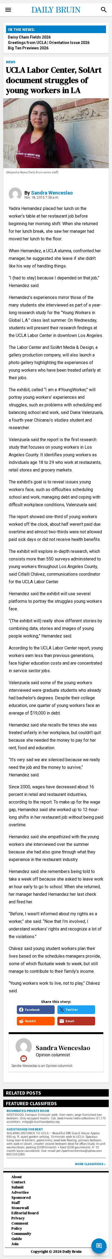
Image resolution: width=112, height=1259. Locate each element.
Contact (18, 1182)
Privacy (18, 1218)
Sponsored (21, 1197)
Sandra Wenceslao (52, 193)
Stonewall (20, 1207)
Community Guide (21, 1236)
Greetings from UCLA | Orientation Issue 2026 (48, 42)
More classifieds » (90, 1164)
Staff (15, 1202)
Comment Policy (19, 1226)
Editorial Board (25, 1213)
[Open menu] (8, 10)
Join (14, 1244)
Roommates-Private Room (28, 1111)
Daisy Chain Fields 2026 (29, 37)
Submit (17, 1187)
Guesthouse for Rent (25, 1129)
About (16, 1177)
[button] (104, 10)
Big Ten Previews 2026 (28, 48)
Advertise (20, 1192)
